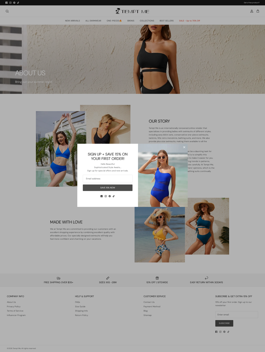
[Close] (184, 147)
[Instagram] (106, 196)
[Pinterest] (110, 196)
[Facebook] (102, 196)
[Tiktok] (114, 196)
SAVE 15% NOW (107, 187)
